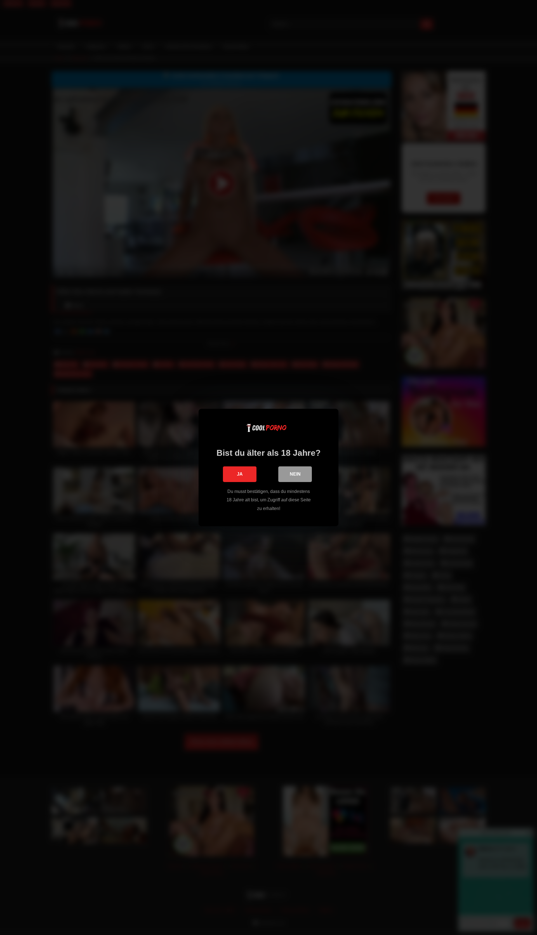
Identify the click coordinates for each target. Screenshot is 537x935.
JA (240, 474)
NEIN (295, 474)
